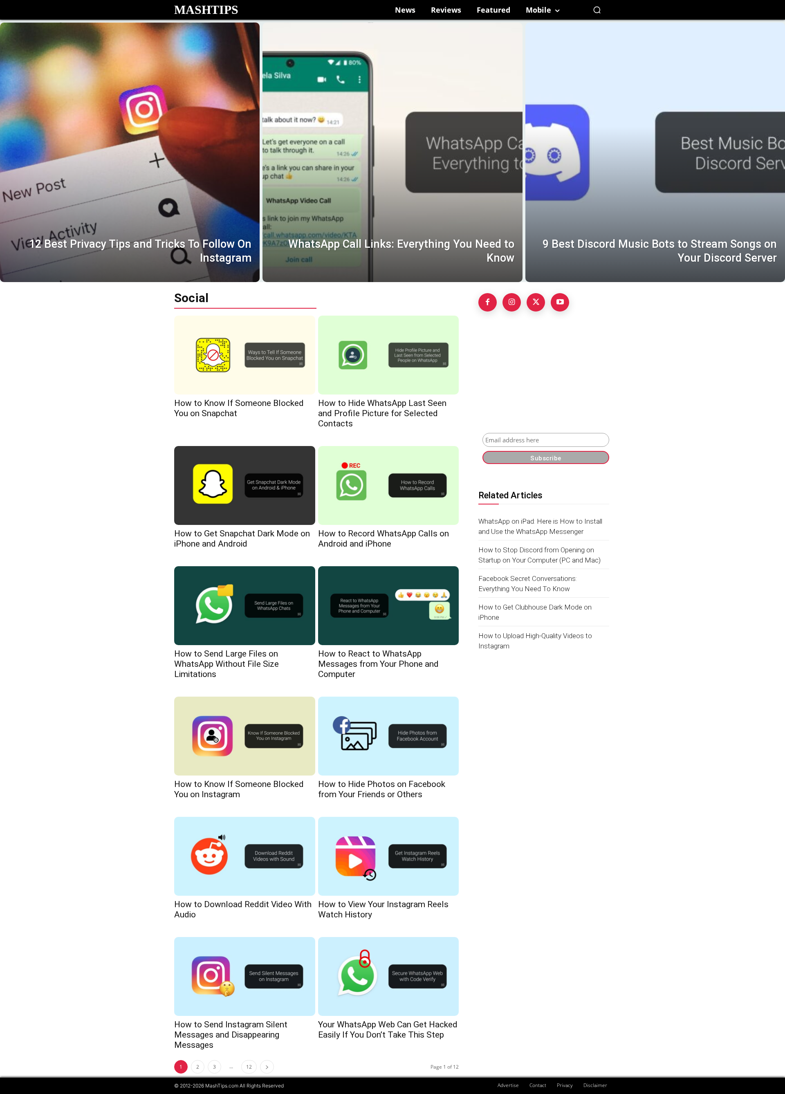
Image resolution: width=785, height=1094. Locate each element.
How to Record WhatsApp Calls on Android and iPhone (383, 539)
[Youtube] (560, 302)
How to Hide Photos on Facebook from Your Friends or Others (381, 789)
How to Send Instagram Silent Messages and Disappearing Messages (230, 1035)
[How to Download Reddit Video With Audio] (244, 856)
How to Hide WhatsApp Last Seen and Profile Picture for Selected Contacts (382, 413)
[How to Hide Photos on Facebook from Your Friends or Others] (388, 736)
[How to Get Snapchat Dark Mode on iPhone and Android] (244, 485)
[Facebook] (487, 302)
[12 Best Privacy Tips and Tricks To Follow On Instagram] (130, 152)
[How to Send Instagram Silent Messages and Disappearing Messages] (244, 976)
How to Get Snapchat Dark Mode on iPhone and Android (242, 539)
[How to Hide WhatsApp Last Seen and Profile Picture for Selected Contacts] (388, 355)
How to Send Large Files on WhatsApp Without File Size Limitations (226, 664)
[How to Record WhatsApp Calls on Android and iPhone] (388, 485)
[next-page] (267, 1067)
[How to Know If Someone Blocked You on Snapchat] (244, 355)
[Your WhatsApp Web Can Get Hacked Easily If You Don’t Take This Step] (388, 976)
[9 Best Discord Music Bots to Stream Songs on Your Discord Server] (655, 152)
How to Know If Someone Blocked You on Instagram (239, 789)
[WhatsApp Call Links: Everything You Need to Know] (392, 152)
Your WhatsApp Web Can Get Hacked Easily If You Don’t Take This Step (388, 1030)
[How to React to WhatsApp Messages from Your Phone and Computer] (388, 605)
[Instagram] (511, 302)
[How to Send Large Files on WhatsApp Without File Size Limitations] (244, 605)
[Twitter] (536, 302)
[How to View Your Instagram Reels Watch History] (388, 856)
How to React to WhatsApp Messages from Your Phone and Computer (378, 664)
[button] (597, 10)
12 (249, 1066)
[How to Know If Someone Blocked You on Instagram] (244, 736)
